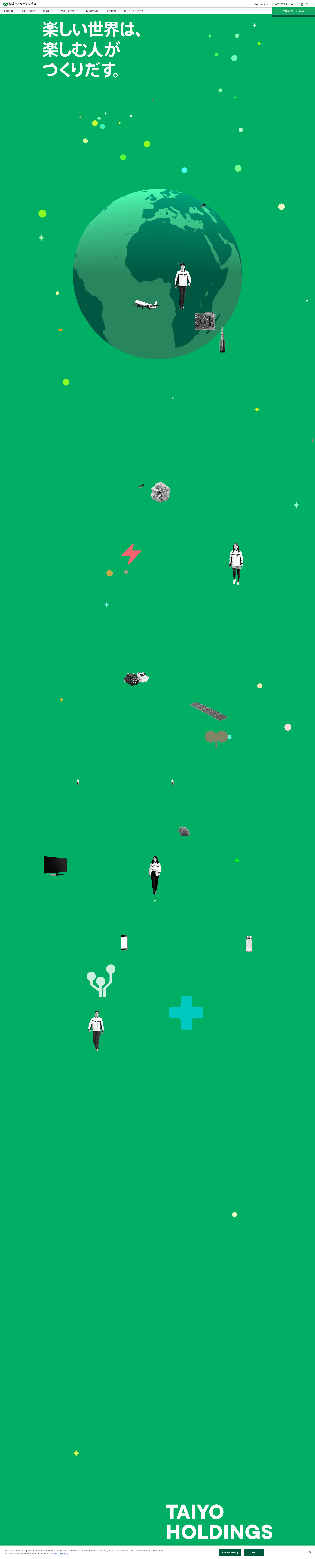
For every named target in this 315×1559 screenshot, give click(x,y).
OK (253, 1552)
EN (307, 4)
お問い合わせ (281, 3)
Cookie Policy (60, 1553)
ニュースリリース (261, 3)
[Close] (309, 1551)
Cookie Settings (230, 1552)
